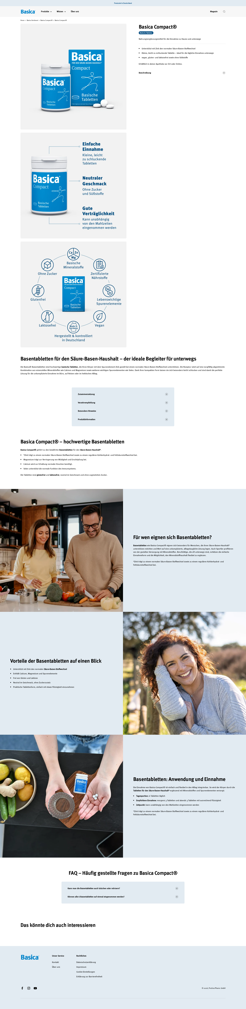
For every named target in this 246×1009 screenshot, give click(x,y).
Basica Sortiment (32, 20)
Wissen (60, 11)
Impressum (81, 966)
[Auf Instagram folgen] (28, 988)
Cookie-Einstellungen (85, 971)
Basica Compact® (46, 20)
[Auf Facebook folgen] (22, 988)
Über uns (75, 11)
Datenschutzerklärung (86, 962)
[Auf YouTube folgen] (35, 988)
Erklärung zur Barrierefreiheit (89, 976)
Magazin (214, 11)
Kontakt (55, 962)
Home (22, 20)
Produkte (45, 11)
